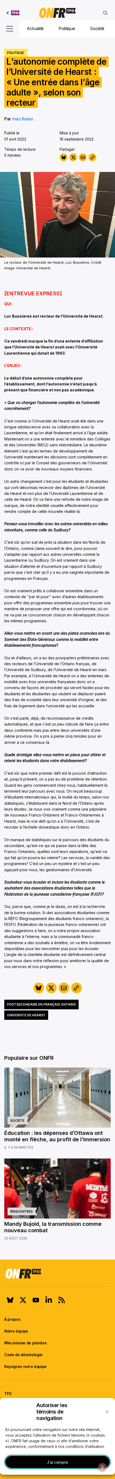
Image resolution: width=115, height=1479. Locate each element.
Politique (67, 28)
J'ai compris (57, 1462)
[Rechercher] (105, 13)
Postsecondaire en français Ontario (41, 1004)
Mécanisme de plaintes (25, 1343)
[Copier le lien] (92, 157)
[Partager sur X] (73, 157)
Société (97, 28)
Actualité (35, 28)
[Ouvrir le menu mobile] (9, 28)
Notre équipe (16, 1331)
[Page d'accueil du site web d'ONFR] (57, 13)
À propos (12, 1319)
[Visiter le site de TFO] (13, 13)
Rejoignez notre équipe (25, 1366)
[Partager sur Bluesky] (63, 157)
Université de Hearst (26, 1015)
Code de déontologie (23, 1354)
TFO (8, 1393)
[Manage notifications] (102, 1467)
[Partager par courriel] (83, 157)
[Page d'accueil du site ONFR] (57, 1273)
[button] (107, 1411)
